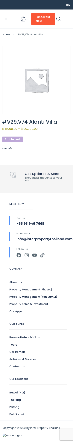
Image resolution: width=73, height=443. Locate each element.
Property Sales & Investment (28, 304)
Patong (14, 407)
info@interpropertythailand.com (44, 239)
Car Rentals (17, 352)
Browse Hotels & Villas (24, 337)
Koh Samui (16, 414)
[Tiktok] (42, 255)
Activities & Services (22, 359)
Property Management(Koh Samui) (33, 297)
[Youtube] (34, 255)
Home (6, 34)
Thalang (15, 400)
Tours (13, 345)
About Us (15, 282)
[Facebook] (18, 255)
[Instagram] (26, 255)
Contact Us (17, 366)
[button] (23, 19)
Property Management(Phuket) (30, 289)
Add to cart (12, 139)
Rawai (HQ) (17, 392)
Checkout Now (43, 19)
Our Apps (15, 311)
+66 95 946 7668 (30, 224)
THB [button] (68, 4)
